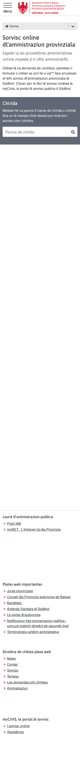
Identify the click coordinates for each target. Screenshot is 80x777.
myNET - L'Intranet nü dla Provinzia (34, 529)
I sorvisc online (18, 725)
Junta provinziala (20, 590)
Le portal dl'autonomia (24, 614)
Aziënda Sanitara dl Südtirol (28, 608)
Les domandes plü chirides (27, 682)
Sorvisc (12, 670)
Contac (12, 664)
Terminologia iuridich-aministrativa (33, 631)
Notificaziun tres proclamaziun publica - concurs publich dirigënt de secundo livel (38, 623)
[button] (72, 26)
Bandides (14, 602)
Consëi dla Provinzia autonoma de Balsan (39, 596)
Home (14, 26)
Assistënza (15, 731)
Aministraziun (17, 688)
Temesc (13, 676)
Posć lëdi (14, 523)
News (11, 658)
